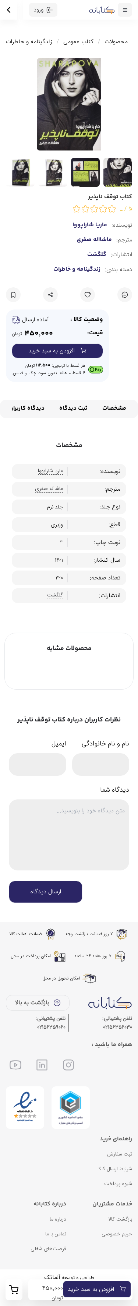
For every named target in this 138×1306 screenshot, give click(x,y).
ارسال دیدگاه (46, 891)
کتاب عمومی (78, 41)
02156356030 (117, 1027)
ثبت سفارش (119, 1154)
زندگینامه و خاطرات (29, 41)
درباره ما (58, 1219)
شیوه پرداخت (118, 1184)
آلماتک (52, 1277)
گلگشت (96, 254)
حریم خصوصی (117, 1234)
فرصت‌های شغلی (48, 1249)
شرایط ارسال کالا (115, 1169)
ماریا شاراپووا (89, 225)
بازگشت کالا (120, 1219)
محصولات (116, 41)
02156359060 (51, 1027)
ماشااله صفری (94, 240)
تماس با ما (55, 1234)
